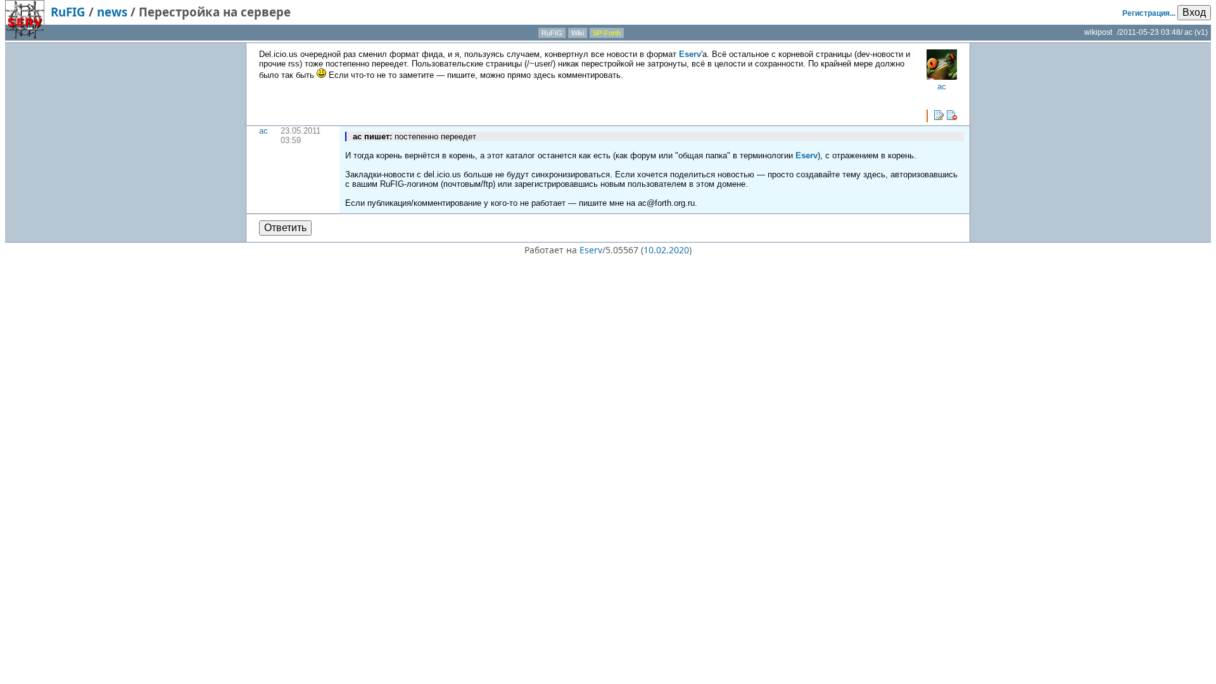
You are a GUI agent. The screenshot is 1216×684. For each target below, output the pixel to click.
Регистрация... (1148, 13)
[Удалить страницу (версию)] (952, 115)
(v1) (1201, 32)
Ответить (285, 227)
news (112, 12)
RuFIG (68, 12)
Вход (1194, 12)
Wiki (577, 33)
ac (263, 131)
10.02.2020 (666, 250)
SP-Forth (607, 33)
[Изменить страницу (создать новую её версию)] (939, 115)
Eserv (690, 54)
